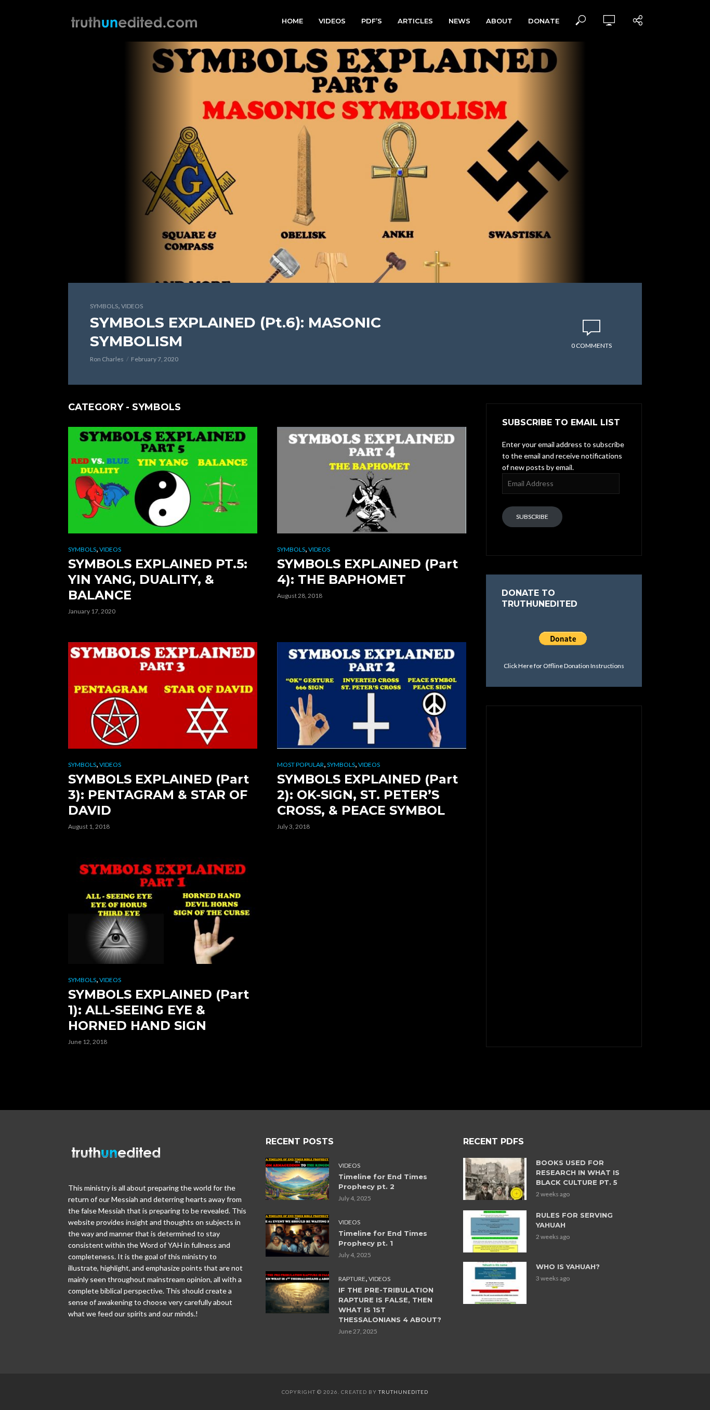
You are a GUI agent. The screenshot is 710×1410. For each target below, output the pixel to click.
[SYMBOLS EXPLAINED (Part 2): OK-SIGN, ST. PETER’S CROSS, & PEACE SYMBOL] (372, 695)
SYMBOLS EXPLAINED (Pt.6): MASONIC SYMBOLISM (235, 332)
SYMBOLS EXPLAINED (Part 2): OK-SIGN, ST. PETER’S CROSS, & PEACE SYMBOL (367, 795)
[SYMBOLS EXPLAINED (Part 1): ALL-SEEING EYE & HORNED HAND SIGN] (163, 910)
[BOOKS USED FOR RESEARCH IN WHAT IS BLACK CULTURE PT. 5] (495, 1179)
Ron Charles (107, 359)
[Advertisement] (564, 875)
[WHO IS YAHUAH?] (495, 1283)
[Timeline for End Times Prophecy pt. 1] (297, 1236)
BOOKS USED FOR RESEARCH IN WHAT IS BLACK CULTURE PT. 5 (578, 1172)
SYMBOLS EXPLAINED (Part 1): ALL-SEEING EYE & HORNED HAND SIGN (158, 1010)
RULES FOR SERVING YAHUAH (574, 1220)
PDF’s (371, 21)
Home (292, 21)
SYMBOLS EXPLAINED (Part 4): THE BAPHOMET (367, 571)
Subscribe (532, 516)
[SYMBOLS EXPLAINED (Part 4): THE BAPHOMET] (372, 480)
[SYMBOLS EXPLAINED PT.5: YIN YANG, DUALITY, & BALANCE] (163, 480)
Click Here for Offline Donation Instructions (564, 666)
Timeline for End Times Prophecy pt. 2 (382, 1181)
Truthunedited (403, 1392)
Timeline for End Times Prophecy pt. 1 (382, 1238)
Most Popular (300, 764)
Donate (543, 21)
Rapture (351, 1279)
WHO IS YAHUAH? (568, 1266)
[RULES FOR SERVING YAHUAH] (495, 1231)
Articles (415, 21)
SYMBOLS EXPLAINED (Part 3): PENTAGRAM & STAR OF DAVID (158, 795)
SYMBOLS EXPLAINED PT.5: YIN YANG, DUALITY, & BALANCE (157, 579)
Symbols (104, 306)
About (499, 21)
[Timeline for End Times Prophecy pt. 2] (297, 1179)
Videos (332, 21)
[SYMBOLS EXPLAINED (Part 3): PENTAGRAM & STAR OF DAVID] (163, 695)
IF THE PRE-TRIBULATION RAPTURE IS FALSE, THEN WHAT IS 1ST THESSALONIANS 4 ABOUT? (389, 1305)
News (459, 21)
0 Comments (591, 345)
